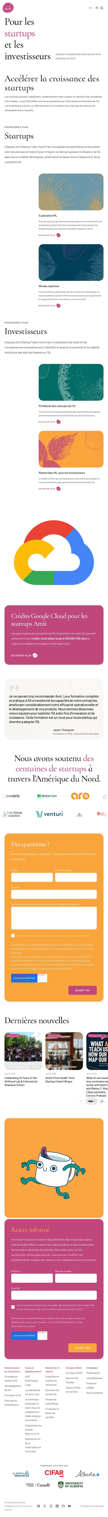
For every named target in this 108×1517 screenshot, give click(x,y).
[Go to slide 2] (94, 1101)
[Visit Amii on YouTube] (69, 1506)
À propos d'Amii (73, 1367)
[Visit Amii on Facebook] (38, 1506)
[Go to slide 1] (90, 1101)
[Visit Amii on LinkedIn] (57, 1506)
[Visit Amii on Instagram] (51, 1506)
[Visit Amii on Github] (63, 1506)
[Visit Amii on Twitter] (44, 1506)
